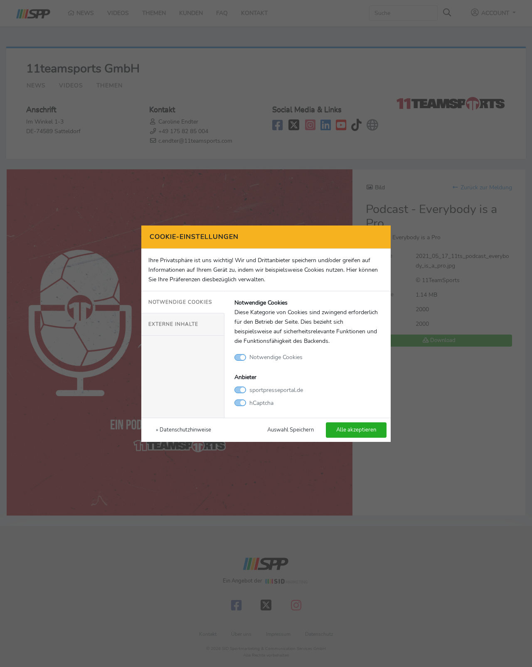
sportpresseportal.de (276, 390)
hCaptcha (261, 403)
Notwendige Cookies (180, 302)
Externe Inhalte (173, 324)
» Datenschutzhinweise (183, 429)
